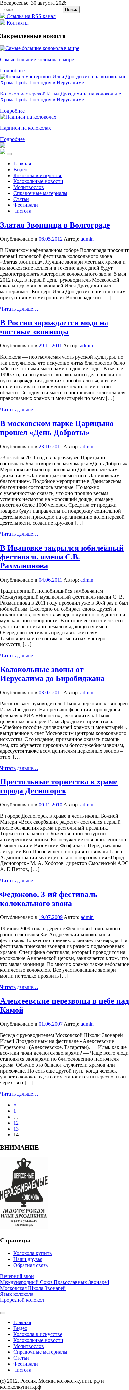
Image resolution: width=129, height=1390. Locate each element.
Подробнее (12, 70)
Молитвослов (28, 187)
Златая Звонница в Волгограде (55, 225)
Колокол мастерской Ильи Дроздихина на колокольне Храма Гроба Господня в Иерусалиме (60, 96)
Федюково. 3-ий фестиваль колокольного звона (48, 899)
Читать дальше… (19, 309)
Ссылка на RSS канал (30, 16)
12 (16, 1123)
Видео (20, 169)
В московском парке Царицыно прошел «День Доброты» (57, 428)
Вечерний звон (17, 1276)
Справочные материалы (40, 193)
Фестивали (25, 205)
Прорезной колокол (22, 1300)
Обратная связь (30, 1265)
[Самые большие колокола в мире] (39, 48)
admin (87, 239)
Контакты (17, 23)
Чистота (22, 211)
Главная (22, 163)
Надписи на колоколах (25, 128)
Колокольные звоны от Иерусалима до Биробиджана (52, 674)
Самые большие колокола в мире (37, 59)
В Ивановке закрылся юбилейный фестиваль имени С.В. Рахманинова (62, 557)
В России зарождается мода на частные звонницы (54, 327)
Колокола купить (32, 1253)
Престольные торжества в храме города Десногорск (59, 786)
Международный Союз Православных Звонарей (54, 1282)
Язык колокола (16, 1294)
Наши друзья (27, 1259)
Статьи (21, 199)
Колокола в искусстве (37, 175)
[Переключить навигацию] (9, 154)
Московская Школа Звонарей (33, 1288)
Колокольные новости (38, 181)
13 (16, 1128)
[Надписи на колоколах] (28, 117)
